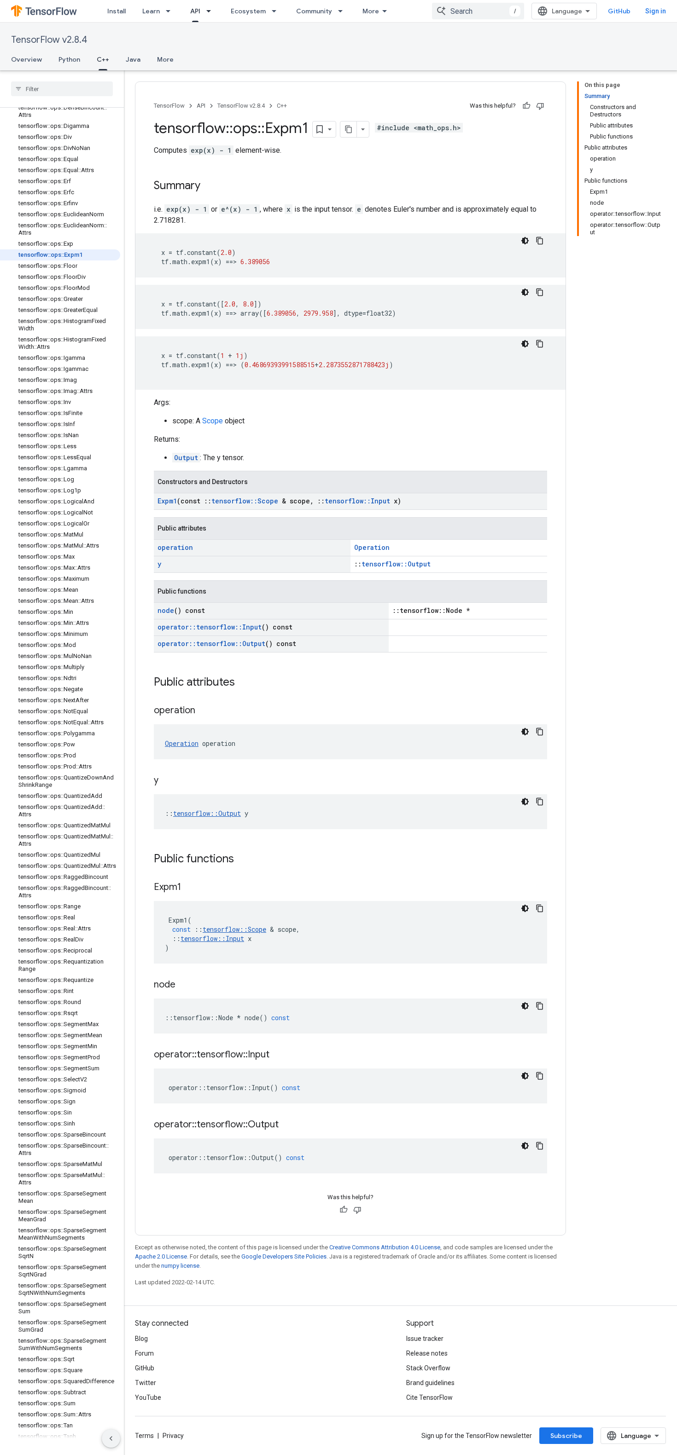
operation (175, 547)
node (166, 610)
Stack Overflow (428, 1368)
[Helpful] (526, 106)
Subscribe (566, 1436)
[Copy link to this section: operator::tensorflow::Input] (278, 1055)
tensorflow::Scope (244, 501)
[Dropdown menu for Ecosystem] (277, 11)
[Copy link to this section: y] (167, 780)
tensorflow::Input (357, 501)
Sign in (655, 11)
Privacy (173, 1435)
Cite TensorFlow (429, 1397)
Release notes (427, 1353)
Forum (144, 1353)
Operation (372, 547)
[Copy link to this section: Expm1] (190, 887)
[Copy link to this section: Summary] (209, 186)
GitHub (619, 11)
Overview (26, 59)
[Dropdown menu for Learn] (171, 11)
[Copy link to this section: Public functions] (243, 859)
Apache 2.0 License (161, 1256)
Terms (144, 1435)
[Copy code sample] (539, 240)
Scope (212, 420)
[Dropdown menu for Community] (343, 11)
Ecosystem (248, 11)
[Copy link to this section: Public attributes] (244, 682)
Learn (151, 11)
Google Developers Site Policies (284, 1256)
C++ (103, 59)
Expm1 (167, 501)
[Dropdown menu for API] (211, 11)
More (370, 11)
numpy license (180, 1265)
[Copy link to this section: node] (184, 985)
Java (133, 59)
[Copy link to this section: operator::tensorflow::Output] (288, 1125)
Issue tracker (425, 1338)
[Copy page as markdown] (348, 129)
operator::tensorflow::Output (211, 643)
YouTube (148, 1397)
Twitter (145, 1382)
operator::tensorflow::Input (210, 627)
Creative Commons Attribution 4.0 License (384, 1247)
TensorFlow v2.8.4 (49, 40)
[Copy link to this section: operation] (204, 710)
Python (69, 59)
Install (116, 11)
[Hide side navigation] (111, 1438)
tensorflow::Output (396, 564)
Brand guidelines (430, 1382)
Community (314, 11)
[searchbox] (62, 88)
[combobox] (478, 11)
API (195, 11)
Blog (141, 1338)
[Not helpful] (540, 106)
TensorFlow (169, 105)
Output (186, 457)
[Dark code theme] (525, 240)
